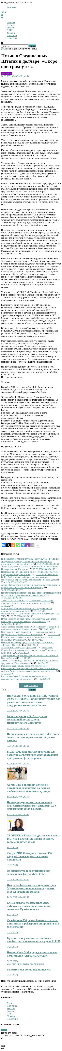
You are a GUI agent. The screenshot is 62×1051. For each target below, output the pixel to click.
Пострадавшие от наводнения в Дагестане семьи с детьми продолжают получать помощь (29, 573)
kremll (25, 76)
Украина (11, 33)
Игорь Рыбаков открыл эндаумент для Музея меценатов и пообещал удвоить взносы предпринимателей (29, 620)
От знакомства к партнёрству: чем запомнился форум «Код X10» (28, 872)
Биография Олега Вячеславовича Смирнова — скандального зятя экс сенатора (24, 677)
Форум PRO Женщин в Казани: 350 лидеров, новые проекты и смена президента (26, 609)
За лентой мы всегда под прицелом (18, 647)
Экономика (12, 38)
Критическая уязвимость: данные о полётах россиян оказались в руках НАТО (33, 940)
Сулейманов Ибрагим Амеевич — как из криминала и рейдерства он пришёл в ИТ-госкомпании (28, 633)
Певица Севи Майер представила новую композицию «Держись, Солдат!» (32, 954)
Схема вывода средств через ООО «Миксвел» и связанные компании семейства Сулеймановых (30, 628)
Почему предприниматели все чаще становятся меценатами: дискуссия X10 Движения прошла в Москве (31, 594)
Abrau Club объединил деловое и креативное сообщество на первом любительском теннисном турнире (30, 586)
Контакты (12, 7)
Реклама (11, 1008)
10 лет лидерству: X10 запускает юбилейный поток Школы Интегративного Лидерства (27, 719)
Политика (12, 35)
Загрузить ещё (31, 685)
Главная (11, 22)
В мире (10, 25)
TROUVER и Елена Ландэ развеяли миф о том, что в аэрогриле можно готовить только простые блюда (27, 601)
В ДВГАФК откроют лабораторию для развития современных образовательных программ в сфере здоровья (30, 578)
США (10, 30)
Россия (10, 27)
